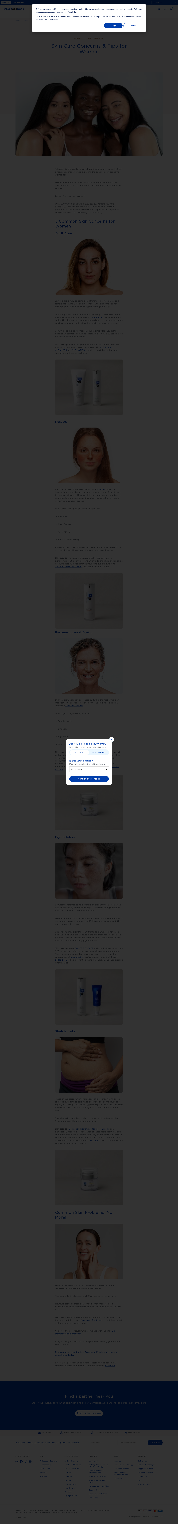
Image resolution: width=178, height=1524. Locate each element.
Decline (133, 26)
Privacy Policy (71, 12)
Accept (113, 26)
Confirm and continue (89, 779)
